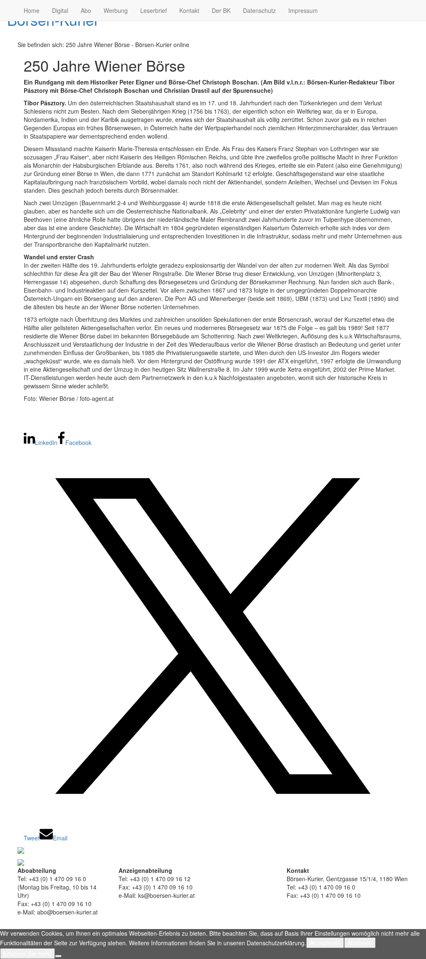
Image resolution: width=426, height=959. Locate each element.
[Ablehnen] (58, 956)
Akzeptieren (325, 943)
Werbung (116, 10)
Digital (60, 10)
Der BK (221, 10)
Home (32, 10)
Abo (86, 10)
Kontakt (189, 10)
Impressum (303, 10)
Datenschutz (259, 10)
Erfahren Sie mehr (27, 953)
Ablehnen (359, 943)
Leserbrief (153, 10)
